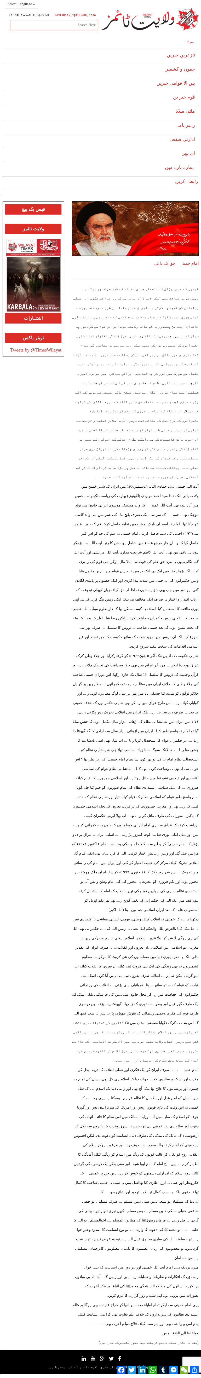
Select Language (20, 4)
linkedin (86, 1360)
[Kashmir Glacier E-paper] (33, 275)
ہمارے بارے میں (180, 167)
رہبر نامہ (185, 125)
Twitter (114, 1360)
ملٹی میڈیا (185, 111)
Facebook (122, 1360)
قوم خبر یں (184, 97)
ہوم (190, 41)
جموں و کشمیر (180, 69)
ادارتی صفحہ (182, 139)
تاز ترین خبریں (181, 54)
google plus (105, 1361)
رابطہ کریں (186, 181)
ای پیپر (188, 153)
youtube (95, 1360)
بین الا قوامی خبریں (176, 83)
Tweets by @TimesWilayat (35, 350)
